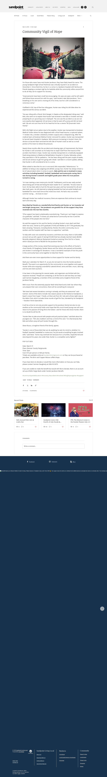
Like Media (21, 752)
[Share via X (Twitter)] (27, 385)
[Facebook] (82, 7)
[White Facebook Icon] (27, 462)
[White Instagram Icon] (50, 462)
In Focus (24, 15)
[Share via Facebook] (23, 385)
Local (32, 15)
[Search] (92, 7)
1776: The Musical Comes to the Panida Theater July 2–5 (80, 421)
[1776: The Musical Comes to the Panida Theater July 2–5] (81, 410)
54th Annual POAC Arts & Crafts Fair (25, 421)
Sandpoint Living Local (22, 750)
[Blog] (71, 462)
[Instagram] (85, 7)
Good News (40, 15)
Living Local (61, 15)
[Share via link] (35, 385)
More (78, 15)
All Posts (16, 15)
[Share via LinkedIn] (31, 385)
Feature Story (51, 15)
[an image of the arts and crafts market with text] (26, 410)
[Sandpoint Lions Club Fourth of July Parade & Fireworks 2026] (53, 410)
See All (91, 400)
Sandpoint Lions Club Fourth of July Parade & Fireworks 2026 (51, 421)
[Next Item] (102, 609)
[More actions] (83, 27)
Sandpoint (71, 15)
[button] (31, 7)
